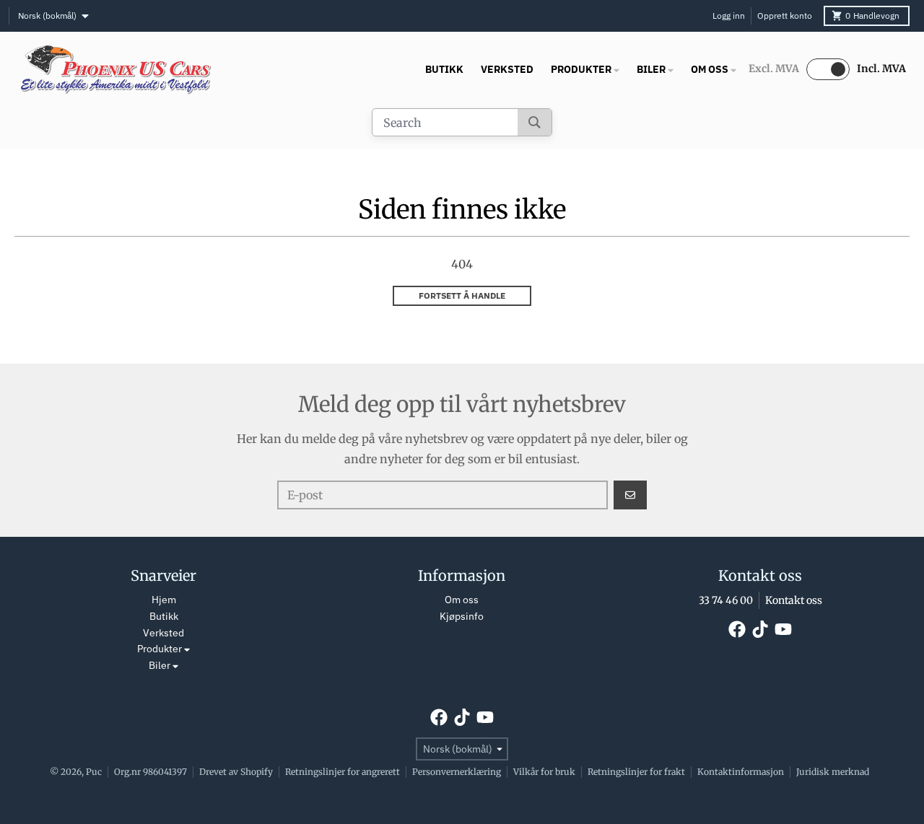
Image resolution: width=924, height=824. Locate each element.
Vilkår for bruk (544, 771)
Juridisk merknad (832, 771)
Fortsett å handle (462, 295)
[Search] (535, 122)
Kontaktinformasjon (740, 771)
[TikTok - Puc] (760, 629)
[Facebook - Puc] (737, 629)
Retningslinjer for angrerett (342, 771)
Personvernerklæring (456, 771)
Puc (94, 771)
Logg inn (728, 15)
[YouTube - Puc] (783, 629)
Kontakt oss (793, 600)
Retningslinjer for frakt (636, 771)
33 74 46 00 (726, 600)
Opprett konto (784, 15)
